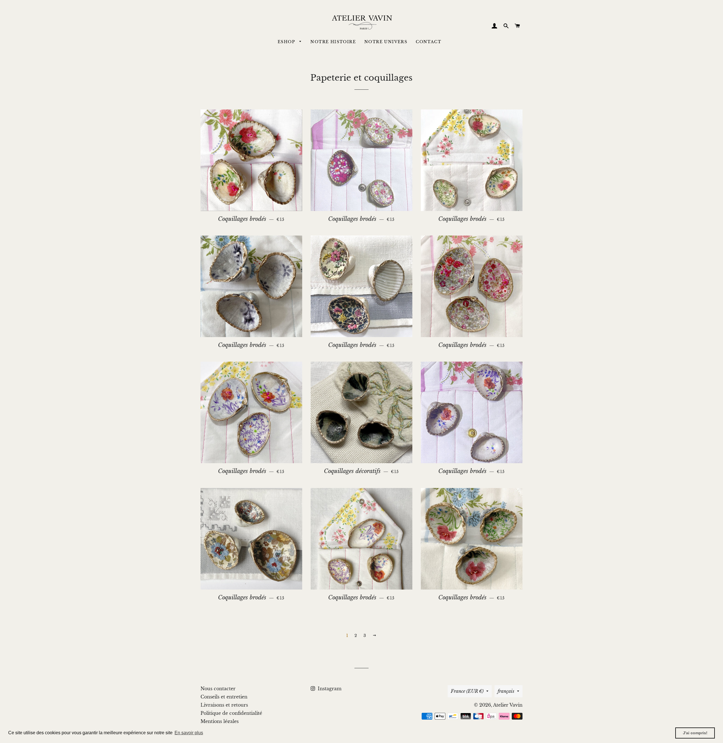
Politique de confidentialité (231, 713)
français (506, 691)
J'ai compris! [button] (695, 733)
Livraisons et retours (224, 705)
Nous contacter (218, 688)
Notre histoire (333, 41)
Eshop (287, 41)
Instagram (328, 688)
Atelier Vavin (507, 705)
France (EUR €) (467, 691)
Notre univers (385, 41)
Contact (428, 41)
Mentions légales (220, 721)
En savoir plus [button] (189, 732)
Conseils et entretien (224, 697)
